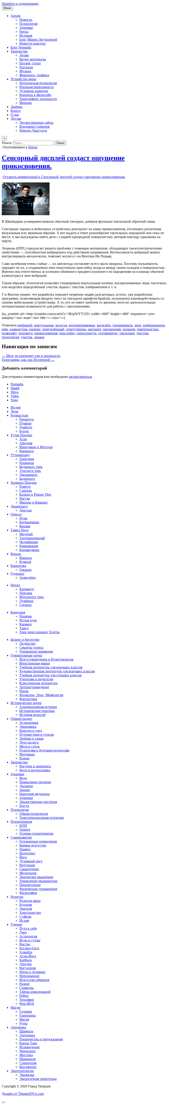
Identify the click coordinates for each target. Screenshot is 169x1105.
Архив (15, 16)
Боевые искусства (32, 845)
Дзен (23, 932)
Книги (15, 111)
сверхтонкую (86, 333)
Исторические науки (26, 703)
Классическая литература (38, 683)
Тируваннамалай (32, 538)
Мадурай (26, 534)
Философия (28, 893)
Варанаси (26, 451)
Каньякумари (29, 550)
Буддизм (25, 905)
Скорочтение (29, 869)
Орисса (16, 514)
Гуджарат (17, 573)
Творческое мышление (36, 877)
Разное (24, 758)
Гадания (25, 1011)
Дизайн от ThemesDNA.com (23, 1094)
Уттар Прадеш (21, 435)
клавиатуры (19, 329)
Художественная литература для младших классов (57, 671)
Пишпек (25, 616)
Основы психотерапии (36, 833)
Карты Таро (28, 1043)
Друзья (16, 118)
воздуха (61, 325)
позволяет (9, 333)
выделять (104, 325)
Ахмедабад (27, 577)
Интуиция (27, 865)
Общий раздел (21, 719)
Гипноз (24, 829)
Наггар (24, 498)
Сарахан (25, 490)
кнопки (34, 329)
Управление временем (36, 651)
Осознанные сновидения (38, 841)
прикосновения (45, 333)
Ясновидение (29, 1047)
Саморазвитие (21, 837)
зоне (137, 325)
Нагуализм (27, 968)
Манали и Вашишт (33, 502)
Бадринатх (27, 479)
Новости (25, 20)
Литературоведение (34, 687)
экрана (39, 337)
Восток (24, 944)
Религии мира (29, 901)
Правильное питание (35, 782)
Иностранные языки (34, 663)
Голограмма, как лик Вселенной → (28, 360)
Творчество (19, 51)
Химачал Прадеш (24, 482)
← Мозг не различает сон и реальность (31, 356)
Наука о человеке (32, 972)
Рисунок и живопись (35, 766)
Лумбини (26, 601)
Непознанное (29, 976)
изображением (154, 325)
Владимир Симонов (34, 126)
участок (26, 337)
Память (24, 849)
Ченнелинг (27, 1051)
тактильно (127, 333)
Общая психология (33, 814)
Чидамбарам (28, 542)
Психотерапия (21, 821)
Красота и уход (30, 730)
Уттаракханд (20, 455)
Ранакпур (26, 419)
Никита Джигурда (33, 130)
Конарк (24, 526)
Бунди (24, 431)
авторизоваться (80, 377)
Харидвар (26, 459)
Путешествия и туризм (36, 734)
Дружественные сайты (36, 122)
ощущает (94, 329)
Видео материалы (32, 59)
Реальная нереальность (36, 87)
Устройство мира (23, 79)
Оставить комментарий (64, 177)
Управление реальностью (38, 881)
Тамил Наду (20, 530)
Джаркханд (19, 506)
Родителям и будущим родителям (44, 750)
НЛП (23, 825)
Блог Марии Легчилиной (38, 39)
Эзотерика (18, 1027)
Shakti (15, 388)
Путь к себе (28, 928)
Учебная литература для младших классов (51, 667)
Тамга (23, 628)
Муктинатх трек (31, 597)
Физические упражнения (38, 889)
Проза (23, 691)
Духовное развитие (33, 91)
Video (15, 396)
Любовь (16, 107)
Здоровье (26, 27)
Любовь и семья (31, 738)
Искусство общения (34, 980)
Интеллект (27, 853)
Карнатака (18, 566)
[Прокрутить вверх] (3, 1102)
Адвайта (25, 952)
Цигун (24, 806)
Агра (23, 439)
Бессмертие (28, 1067)
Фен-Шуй (26, 1003)
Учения (16, 924)
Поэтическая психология (38, 83)
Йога (23, 857)
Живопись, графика (34, 75)
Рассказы (26, 67)
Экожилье (26, 1075)
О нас (15, 115)
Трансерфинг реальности (38, 99)
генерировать (122, 325)
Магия (15, 1007)
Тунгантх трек (30, 471)
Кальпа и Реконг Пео (35, 494)
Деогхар (25, 510)
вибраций (25, 325)
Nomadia (17, 384)
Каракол (25, 624)
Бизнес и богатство (25, 639)
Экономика (27, 726)
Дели (14, 411)
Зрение (24, 790)
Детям (24, 55)
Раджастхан (19, 415)
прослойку (67, 333)
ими (5, 329)
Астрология (28, 936)
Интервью (27, 754)
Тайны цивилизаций (35, 992)
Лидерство (27, 643)
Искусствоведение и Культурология (46, 659)
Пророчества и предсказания (41, 1039)
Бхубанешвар (29, 522)
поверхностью (147, 329)
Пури (23, 518)
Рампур (25, 486)
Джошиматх (28, 475)
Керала (16, 554)
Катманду (26, 589)
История (25, 35)
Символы (26, 988)
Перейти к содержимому (20, 3)
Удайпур (25, 427)
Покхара (25, 593)
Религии (17, 897)
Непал (15, 585)
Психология (28, 23)
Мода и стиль (29, 746)
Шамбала (26, 1031)
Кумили (25, 562)
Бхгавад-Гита (29, 948)
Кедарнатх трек (30, 467)
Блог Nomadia (21, 47)
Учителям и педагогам (36, 679)
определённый (53, 329)
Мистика (26, 1055)
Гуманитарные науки (26, 655)
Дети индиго (29, 742)
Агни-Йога (27, 956)
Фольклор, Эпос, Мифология (41, 695)
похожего (25, 333)
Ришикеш (26, 463)
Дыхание (26, 786)
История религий (32, 715)
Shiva (14, 392)
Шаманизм (27, 1059)
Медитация (27, 873)
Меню (7, 8)
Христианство (30, 912)
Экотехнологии (22, 1071)
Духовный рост (30, 861)
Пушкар (25, 423)
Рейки (24, 996)
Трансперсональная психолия (41, 817)
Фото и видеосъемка (34, 770)
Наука (23, 31)
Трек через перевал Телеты (39, 632)
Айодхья (25, 443)
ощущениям (112, 329)
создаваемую (108, 333)
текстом (142, 333)
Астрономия (28, 723)
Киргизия (18, 612)
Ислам (24, 920)
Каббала (25, 960)
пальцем (129, 329)
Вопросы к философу (35, 95)
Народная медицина (34, 794)
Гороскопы (27, 1015)
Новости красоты (32, 43)
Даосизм (25, 908)
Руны (23, 1023)
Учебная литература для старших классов (50, 675)
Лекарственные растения (38, 802)
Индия (15, 407)
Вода (23, 778)
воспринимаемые (82, 325)
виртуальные (44, 325)
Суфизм (25, 916)
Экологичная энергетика (38, 1079)
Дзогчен (25, 964)
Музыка (25, 71)
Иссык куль (28, 620)
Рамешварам (28, 546)
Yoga (14, 400)
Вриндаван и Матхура (36, 447)
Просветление (30, 885)
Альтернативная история (38, 707)
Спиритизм (28, 1063)
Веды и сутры (29, 940)
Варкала (25, 558)
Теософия (26, 999)
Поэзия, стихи (30, 63)
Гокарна (25, 570)
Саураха (25, 605)
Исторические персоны (37, 711)
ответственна (76, 329)
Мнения (25, 103)
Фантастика (28, 699)
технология (10, 337)
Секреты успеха (31, 647)
